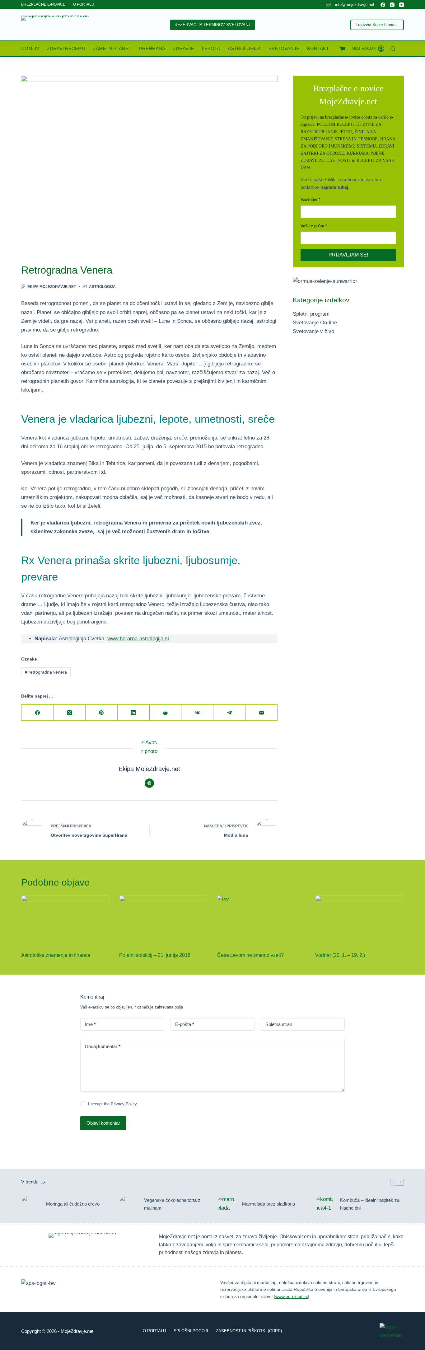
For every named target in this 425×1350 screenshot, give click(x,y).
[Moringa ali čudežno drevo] (30, 1204)
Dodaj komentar (102, 1046)
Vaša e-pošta (312, 225)
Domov (30, 48)
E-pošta (184, 1024)
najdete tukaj (334, 187)
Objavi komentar (103, 1123)
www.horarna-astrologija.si (138, 639)
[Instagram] (392, 4)
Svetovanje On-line (315, 323)
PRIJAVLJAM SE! (348, 254)
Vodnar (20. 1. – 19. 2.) (340, 955)
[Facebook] (383, 4)
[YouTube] (401, 4)
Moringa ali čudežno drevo (73, 1204)
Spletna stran (278, 1024)
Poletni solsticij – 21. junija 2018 (154, 955)
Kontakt (318, 48)
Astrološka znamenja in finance (55, 955)
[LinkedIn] (134, 713)
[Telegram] (229, 713)
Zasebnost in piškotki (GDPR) (249, 1331)
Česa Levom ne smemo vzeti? (250, 955)
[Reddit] (166, 713)
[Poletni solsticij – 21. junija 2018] (163, 920)
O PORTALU (83, 4)
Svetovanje (284, 48)
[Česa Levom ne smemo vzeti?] (261, 920)
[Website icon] (149, 783)
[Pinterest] (102, 713)
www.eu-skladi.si (291, 1296)
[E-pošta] (261, 713)
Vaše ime (309, 199)
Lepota (211, 48)
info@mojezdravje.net (354, 4)
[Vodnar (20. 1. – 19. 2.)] (359, 920)
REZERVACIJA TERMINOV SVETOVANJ (212, 24)
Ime (90, 1024)
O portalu (154, 1331)
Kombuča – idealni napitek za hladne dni (369, 1204)
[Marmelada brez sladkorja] (226, 1204)
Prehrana (152, 48)
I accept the (112, 1104)
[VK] (197, 713)
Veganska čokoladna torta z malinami (172, 1204)
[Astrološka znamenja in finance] (65, 920)
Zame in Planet (112, 48)
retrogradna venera (46, 672)
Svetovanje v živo (313, 331)
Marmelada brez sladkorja (268, 1204)
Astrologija (244, 48)
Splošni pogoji (191, 1331)
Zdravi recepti (66, 48)
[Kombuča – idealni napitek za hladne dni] (324, 1204)
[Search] (392, 48)
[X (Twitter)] (70, 713)
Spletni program (311, 314)
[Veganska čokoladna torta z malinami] (128, 1204)
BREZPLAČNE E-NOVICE (43, 4)
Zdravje (183, 48)
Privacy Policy (124, 1104)
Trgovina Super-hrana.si (377, 24)
